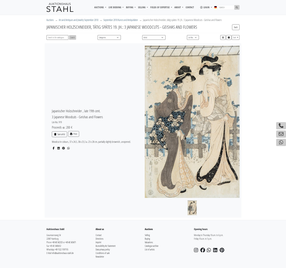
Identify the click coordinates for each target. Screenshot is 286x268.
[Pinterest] (63, 148)
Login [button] (206, 7)
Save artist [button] (61, 134)
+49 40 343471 (70, 242)
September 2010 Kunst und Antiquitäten (120, 20)
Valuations (149, 242)
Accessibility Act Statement (106, 246)
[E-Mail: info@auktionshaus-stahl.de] (281, 134)
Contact (190, 7)
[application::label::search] (237, 7)
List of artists (150, 249)
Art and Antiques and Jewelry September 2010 (78, 20)
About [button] (177, 7)
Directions (99, 238)
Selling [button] (142, 7)
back (236, 27)
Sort (234, 37)
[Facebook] (53, 148)
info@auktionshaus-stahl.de (63, 253)
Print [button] (75, 134)
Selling (147, 235)
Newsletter (100, 256)
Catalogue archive (151, 246)
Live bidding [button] (115, 7)
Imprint (98, 242)
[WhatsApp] (68, 148)
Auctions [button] (99, 7)
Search (72, 37)
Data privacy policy (103, 249)
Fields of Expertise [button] (160, 7)
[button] (223, 37)
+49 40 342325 (57, 242)
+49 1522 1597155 (61, 249)
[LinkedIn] (58, 148)
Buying (147, 238)
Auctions (50, 20)
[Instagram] (197, 251)
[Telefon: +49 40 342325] (281, 125)
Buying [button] (130, 7)
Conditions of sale (103, 253)
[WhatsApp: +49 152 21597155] (281, 142)
